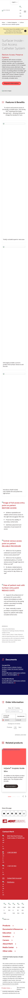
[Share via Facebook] (12, 813)
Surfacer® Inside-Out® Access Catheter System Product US (14, 682)
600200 (7, 720)
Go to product (11, 786)
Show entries (14, 708)
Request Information (11, 83)
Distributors (10, 882)
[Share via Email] (4, 813)
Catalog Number (6, 716)
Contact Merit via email (14, 878)
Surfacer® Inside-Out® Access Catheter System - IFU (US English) (14, 674)
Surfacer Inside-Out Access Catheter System (12, 670)
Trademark (21, 716)
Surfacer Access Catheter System (12, 667)
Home (3, 22)
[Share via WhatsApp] (24, 813)
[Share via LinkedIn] (16, 813)
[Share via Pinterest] (20, 813)
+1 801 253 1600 (12, 852)
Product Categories (12, 22)
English (14, 2)
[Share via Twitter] (8, 813)
